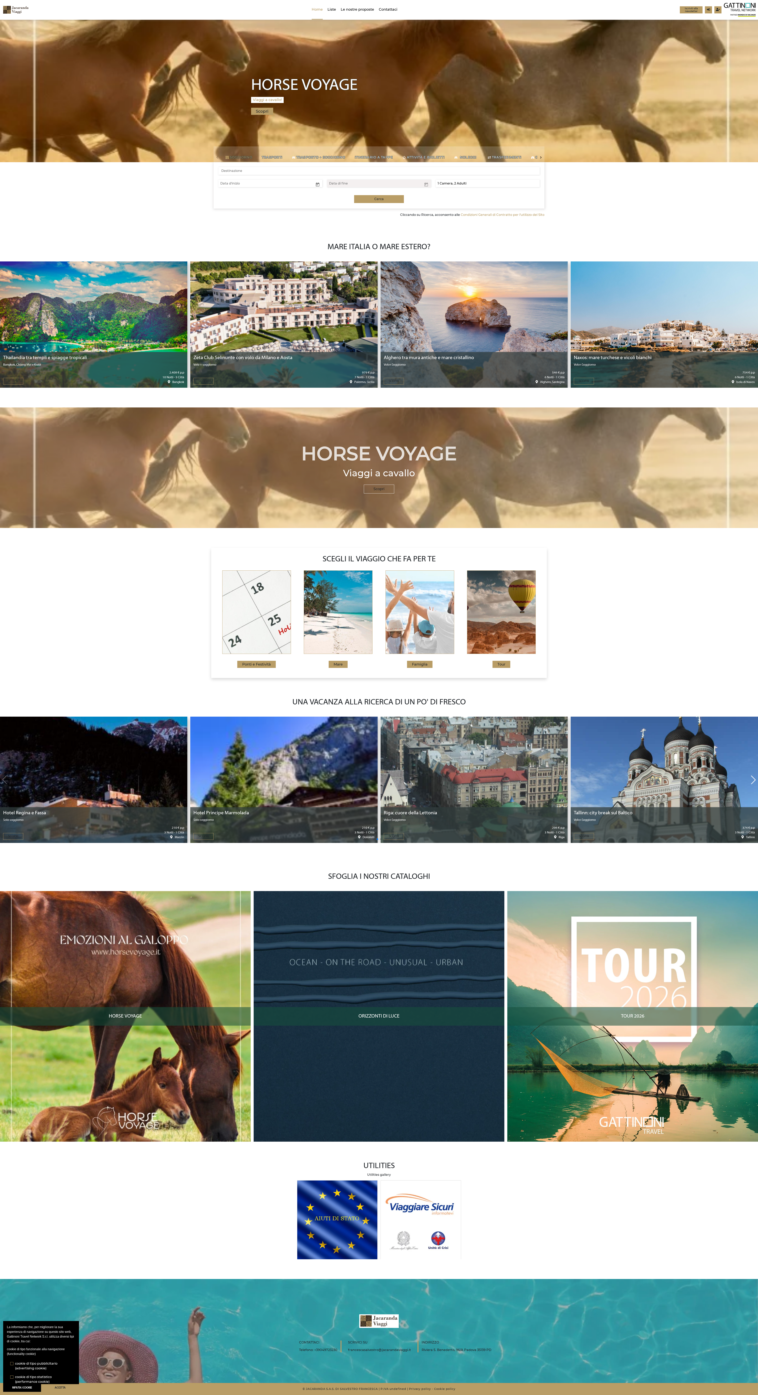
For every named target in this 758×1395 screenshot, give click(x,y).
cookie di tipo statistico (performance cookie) (33, 1379)
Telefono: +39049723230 (318, 1350)
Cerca (379, 199)
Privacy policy (420, 1389)
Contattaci (388, 9)
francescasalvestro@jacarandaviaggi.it (379, 1350)
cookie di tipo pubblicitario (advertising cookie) (36, 1366)
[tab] (239, 157)
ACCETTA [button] (60, 1387)
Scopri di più (125, 894)
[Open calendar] (317, 184)
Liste (331, 9)
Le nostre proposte (357, 9)
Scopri (379, 489)
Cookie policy (444, 1389)
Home (317, 9)
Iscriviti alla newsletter (691, 10)
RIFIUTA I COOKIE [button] (22, 1387)
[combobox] (379, 171)
